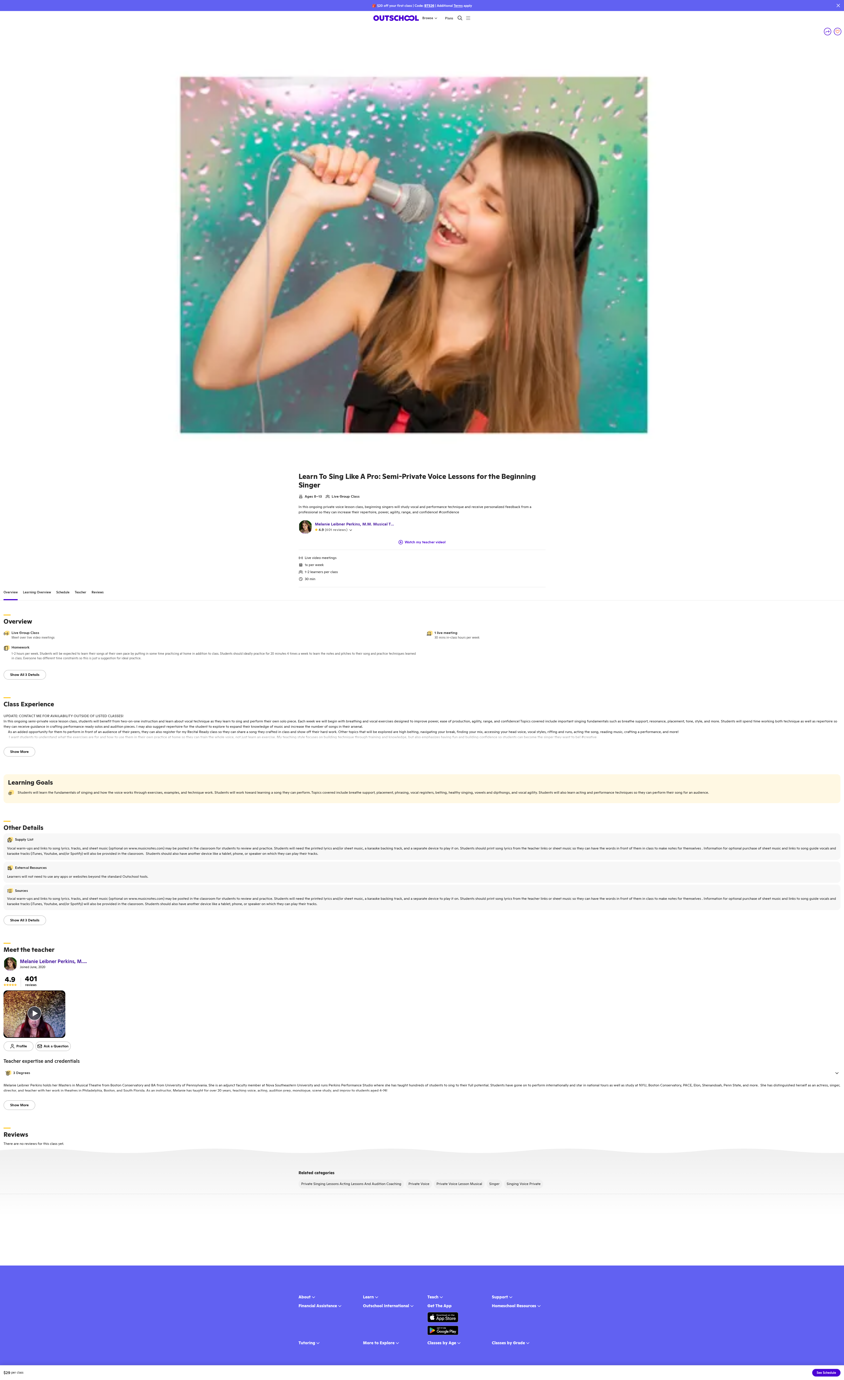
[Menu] (468, 18)
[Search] (460, 18)
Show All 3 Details (24, 674)
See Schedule (826, 1373)
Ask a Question (56, 1046)
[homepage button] (396, 18)
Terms (458, 6)
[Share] (827, 31)
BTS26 (429, 6)
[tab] (11, 592)
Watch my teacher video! (425, 542)
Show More (19, 751)
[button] (422, 1073)
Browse (427, 18)
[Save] (837, 31)
